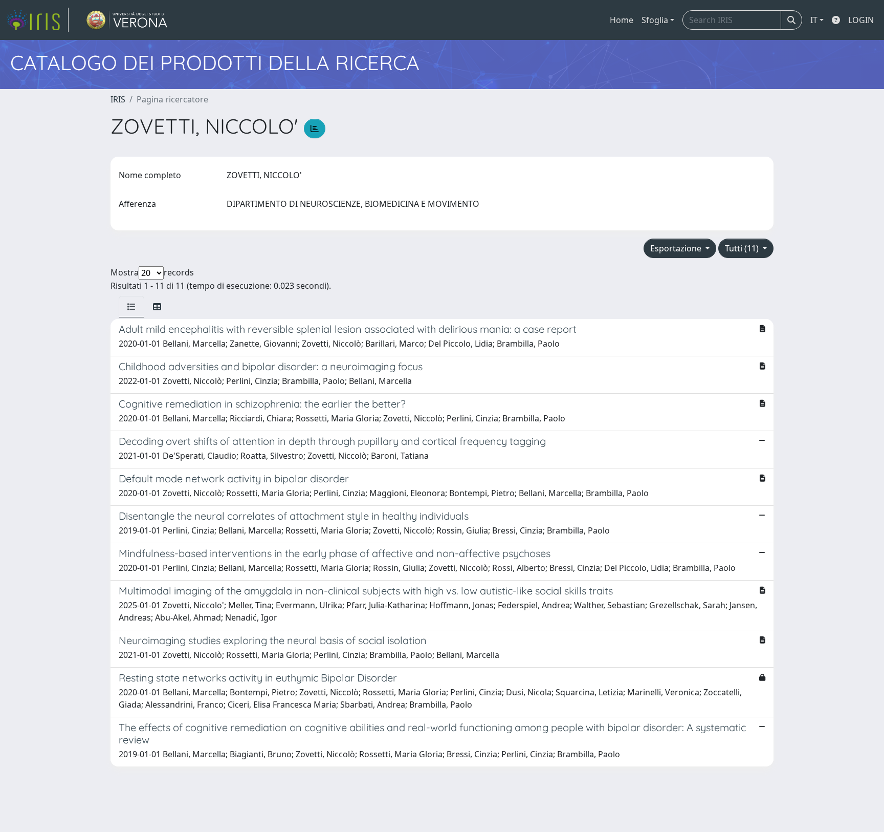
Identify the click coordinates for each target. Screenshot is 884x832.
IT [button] (813, 20)
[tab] (131, 306)
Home (621, 20)
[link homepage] (37, 20)
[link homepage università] (127, 20)
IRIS (117, 99)
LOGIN (861, 20)
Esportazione (676, 248)
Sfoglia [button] (655, 20)
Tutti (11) (743, 248)
